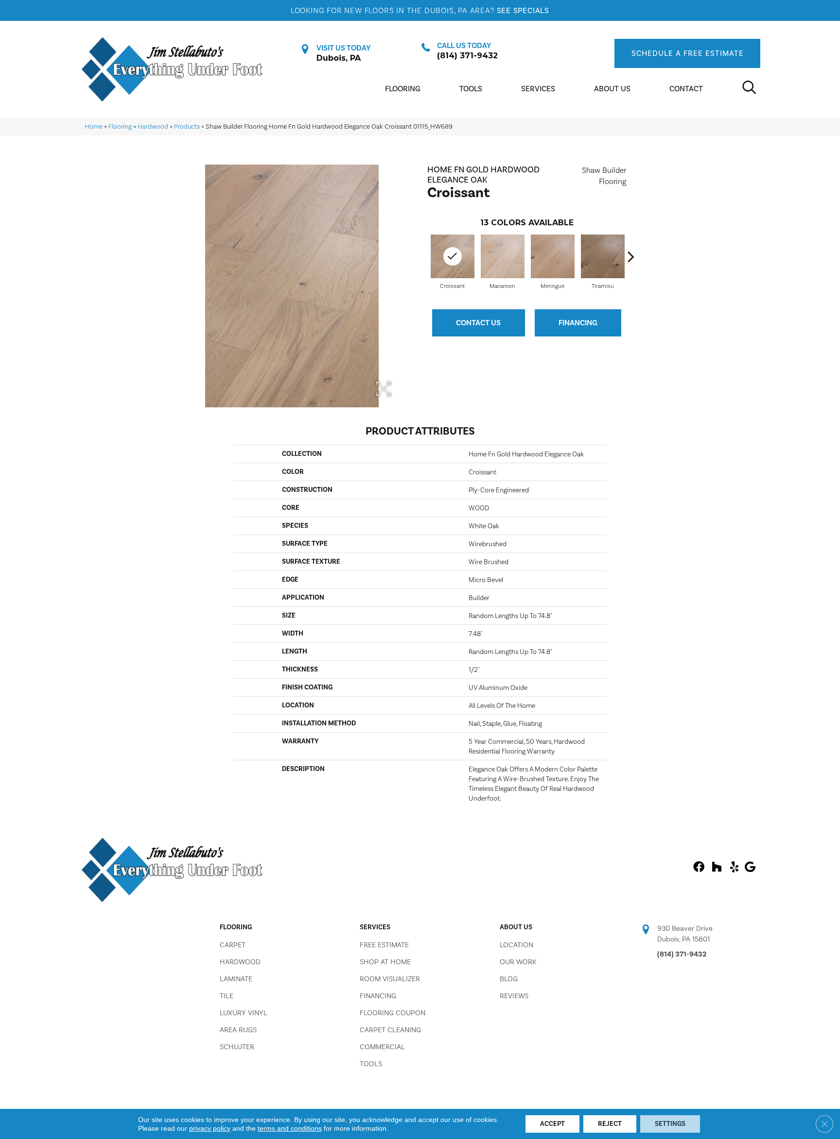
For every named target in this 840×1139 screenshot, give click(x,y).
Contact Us (478, 322)
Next (631, 256)
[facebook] (698, 867)
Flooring (120, 126)
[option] (502, 261)
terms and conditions (290, 1128)
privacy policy (209, 1128)
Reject (610, 1124)
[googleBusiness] (750, 867)
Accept (552, 1124)
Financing (578, 322)
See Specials (523, 10)
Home (94, 126)
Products (187, 126)
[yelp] (734, 867)
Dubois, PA (338, 58)
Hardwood (153, 126)
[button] (687, 53)
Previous (422, 256)
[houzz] (716, 867)
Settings (670, 1124)
